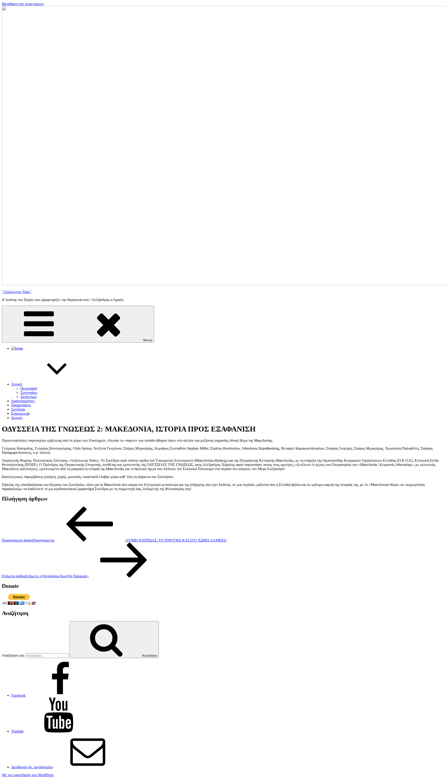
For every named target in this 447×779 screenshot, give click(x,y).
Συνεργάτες (28, 393)
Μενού (147, 340)
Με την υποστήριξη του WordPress (28, 775)
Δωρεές (17, 418)
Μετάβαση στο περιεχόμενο (23, 4)
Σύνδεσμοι (28, 397)
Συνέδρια (18, 409)
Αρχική (16, 384)
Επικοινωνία (20, 413)
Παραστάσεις (21, 405)
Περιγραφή (28, 388)
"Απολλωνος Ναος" (17, 292)
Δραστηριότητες (23, 401)
